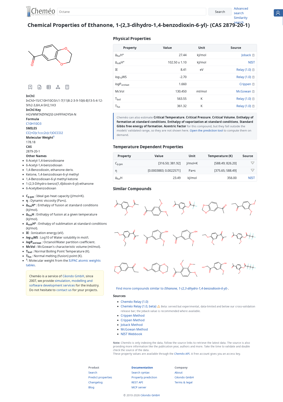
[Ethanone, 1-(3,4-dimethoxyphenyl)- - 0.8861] (155, 208)
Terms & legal (184, 382)
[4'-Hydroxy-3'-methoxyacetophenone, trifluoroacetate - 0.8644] (185, 208)
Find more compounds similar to (172, 288)
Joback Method (132, 325)
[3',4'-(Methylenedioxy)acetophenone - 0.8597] (214, 208)
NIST (251, 62)
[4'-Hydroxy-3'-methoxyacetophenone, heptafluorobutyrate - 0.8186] (243, 269)
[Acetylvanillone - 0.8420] (185, 239)
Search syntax (140, 372)
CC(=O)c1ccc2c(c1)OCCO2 (44, 133)
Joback (246, 55)
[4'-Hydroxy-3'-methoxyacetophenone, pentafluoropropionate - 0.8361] (243, 239)
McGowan (243, 91)
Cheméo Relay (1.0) (134, 302)
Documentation (142, 367)
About (179, 372)
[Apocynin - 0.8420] (155, 239)
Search (92, 372)
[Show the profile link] (277, 13)
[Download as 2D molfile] (58, 87)
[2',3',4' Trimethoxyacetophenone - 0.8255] (185, 269)
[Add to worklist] (30, 87)
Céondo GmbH (73, 276)
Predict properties (100, 377)
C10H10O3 (33, 124)
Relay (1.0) (243, 69)
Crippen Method (133, 315)
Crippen (245, 84)
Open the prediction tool (206, 130)
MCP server (138, 387)
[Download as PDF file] (39, 87)
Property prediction (144, 377)
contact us (64, 290)
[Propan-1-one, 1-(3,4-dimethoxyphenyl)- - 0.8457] (243, 208)
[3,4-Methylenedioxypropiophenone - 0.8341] (126, 269)
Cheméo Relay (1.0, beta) (138, 306)
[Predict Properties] (67, 87)
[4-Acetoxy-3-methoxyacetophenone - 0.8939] (126, 208)
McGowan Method (134, 329)
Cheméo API (182, 353)
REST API (137, 382)
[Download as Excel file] (48, 87)
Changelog (95, 382)
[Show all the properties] (252, 163)
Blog (91, 387)
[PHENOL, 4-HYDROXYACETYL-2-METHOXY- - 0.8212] (214, 269)
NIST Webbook (131, 334)
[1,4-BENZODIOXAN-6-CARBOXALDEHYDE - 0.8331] (155, 269)
